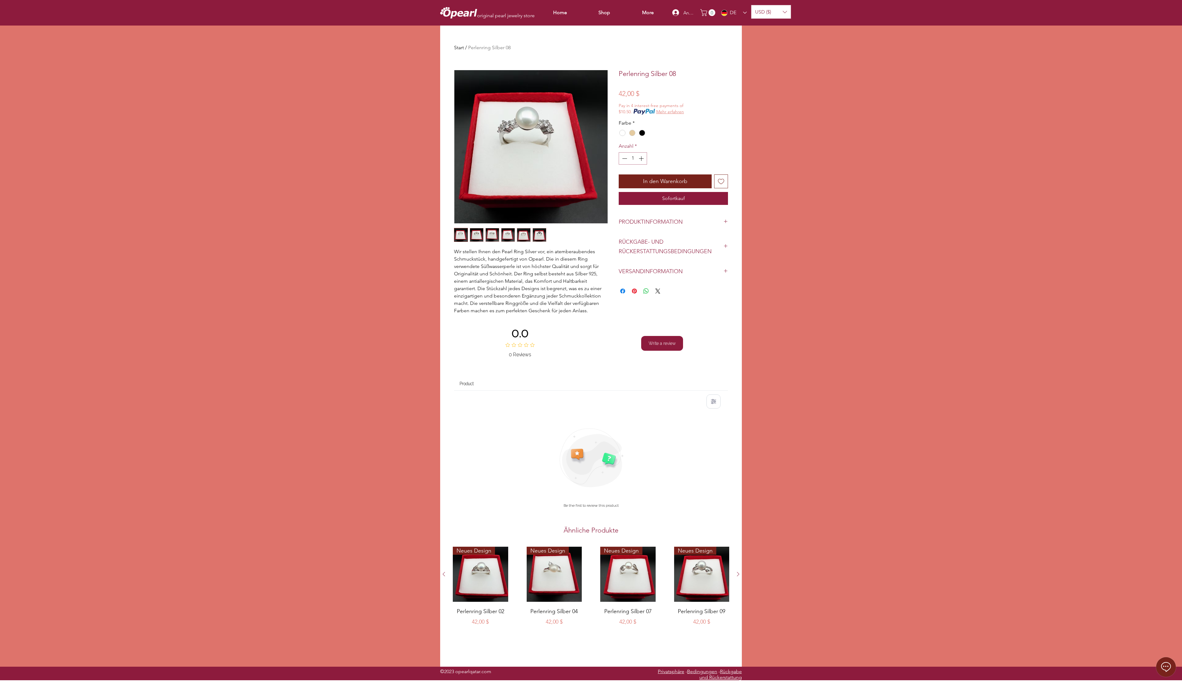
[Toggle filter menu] (713, 401)
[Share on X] (657, 291)
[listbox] (771, 12)
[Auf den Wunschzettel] (721, 181)
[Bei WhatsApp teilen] (646, 291)
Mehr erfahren (670, 111)
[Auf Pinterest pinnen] (634, 291)
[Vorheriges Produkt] (444, 574)
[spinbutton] (632, 158)
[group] (591, 604)
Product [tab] (467, 383)
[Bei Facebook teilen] (622, 291)
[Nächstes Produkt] (738, 574)
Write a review (662, 343)
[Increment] (641, 158)
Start (459, 47)
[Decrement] (624, 158)
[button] (708, 12)
